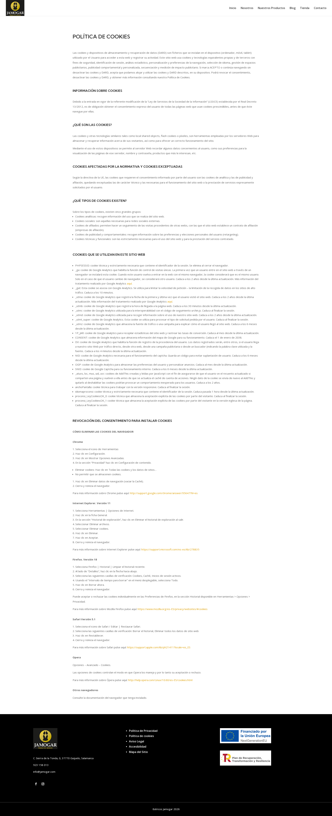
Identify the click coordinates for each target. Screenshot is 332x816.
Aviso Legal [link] (136, 741)
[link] (15, 7)
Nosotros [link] (247, 8)
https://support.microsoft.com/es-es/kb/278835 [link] (170, 549)
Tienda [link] (304, 8)
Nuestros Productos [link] (271, 8)
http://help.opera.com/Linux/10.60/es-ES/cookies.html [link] (160, 680)
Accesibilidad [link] (137, 746)
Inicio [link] (232, 8)
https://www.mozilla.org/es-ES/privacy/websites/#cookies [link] (173, 609)
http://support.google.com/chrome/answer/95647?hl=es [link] (164, 493)
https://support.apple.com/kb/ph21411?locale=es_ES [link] (158, 647)
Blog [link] (293, 8)
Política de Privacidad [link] (143, 731)
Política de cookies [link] (141, 736)
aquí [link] (129, 283)
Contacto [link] (320, 8)
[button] (36, 784)
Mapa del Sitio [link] (138, 752)
